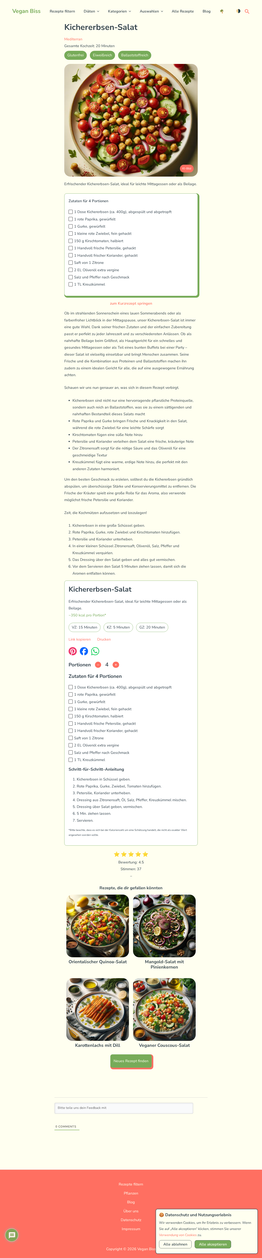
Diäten (89, 11)
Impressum (131, 1228)
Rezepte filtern (62, 11)
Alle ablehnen (175, 1244)
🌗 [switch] (238, 11)
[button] (97, 11)
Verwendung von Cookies (178, 1235)
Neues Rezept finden (131, 1060)
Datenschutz (131, 1219)
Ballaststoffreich (134, 55)
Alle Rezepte (183, 11)
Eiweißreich (102, 55)
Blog (207, 11)
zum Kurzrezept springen (131, 303)
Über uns (131, 1211)
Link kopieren (80, 639)
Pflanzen (131, 1193)
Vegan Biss (26, 11)
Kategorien (117, 11)
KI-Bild (186, 168)
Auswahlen (149, 11)
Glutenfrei (75, 55)
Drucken (104, 639)
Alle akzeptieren (213, 1244)
